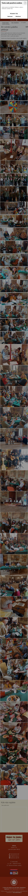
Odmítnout (18, 16)
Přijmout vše (14, 13)
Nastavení (10, 16)
